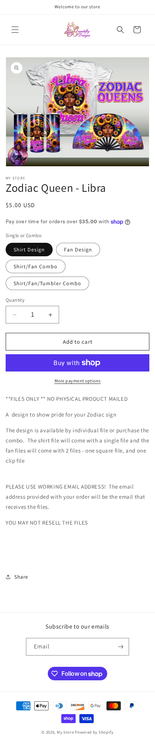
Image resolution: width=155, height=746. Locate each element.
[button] (15, 29)
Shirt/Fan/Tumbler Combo (47, 283)
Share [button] (21, 576)
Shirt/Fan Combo (36, 266)
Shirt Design (29, 249)
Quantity (15, 300)
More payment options (78, 381)
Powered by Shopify (94, 732)
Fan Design (78, 249)
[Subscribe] (120, 647)
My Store (65, 732)
